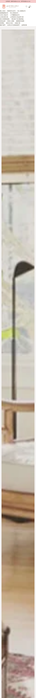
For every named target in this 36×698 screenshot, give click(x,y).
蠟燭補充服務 (20, 21)
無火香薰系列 (21, 11)
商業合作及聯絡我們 (13, 25)
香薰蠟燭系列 (4, 13)
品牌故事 (24, 25)
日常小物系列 (4, 15)
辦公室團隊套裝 (4, 19)
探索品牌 (2, 21)
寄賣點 (2, 23)
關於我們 (2, 25)
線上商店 (2, 11)
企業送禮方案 (4, 17)
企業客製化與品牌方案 (17, 17)
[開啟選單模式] (33, 6)
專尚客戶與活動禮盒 (17, 19)
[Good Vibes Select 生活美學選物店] (10, 6)
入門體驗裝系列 (15, 15)
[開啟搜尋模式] (26, 6)
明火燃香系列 (14, 13)
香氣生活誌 (9, 23)
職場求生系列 (11, 11)
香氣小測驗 (10, 21)
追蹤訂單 (17, 23)
